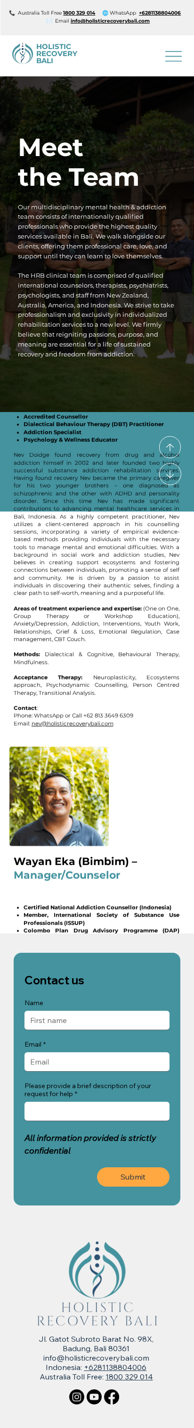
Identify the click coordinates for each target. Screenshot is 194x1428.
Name (33, 1003)
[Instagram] (76, 1396)
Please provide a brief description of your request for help (87, 1090)
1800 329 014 (129, 1376)
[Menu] (173, 56)
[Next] (170, 474)
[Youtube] (94, 1396)
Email (35, 1044)
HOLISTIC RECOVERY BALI (56, 53)
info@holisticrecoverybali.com (110, 21)
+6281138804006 (115, 1367)
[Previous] (170, 447)
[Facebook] (111, 1396)
